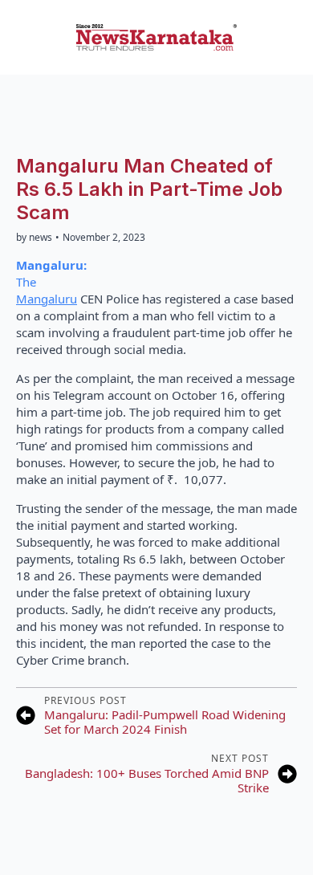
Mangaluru (46, 299)
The (51, 273)
